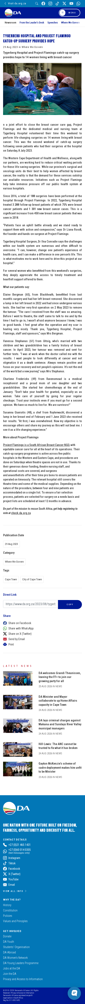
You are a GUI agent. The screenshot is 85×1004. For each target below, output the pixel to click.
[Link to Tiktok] (57, 3)
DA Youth (8, 941)
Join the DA (9, 973)
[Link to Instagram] (50, 3)
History (7, 905)
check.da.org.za (21, 513)
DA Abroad (9, 952)
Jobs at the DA (11, 968)
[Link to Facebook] (43, 3)
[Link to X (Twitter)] (64, 3)
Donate (7, 936)
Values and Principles (15, 921)
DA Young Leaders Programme (20, 963)
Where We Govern (70, 22)
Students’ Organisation (16, 947)
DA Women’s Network (15, 957)
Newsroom (10, 22)
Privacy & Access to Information (22, 993)
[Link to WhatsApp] (78, 3)
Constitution (10, 910)
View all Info (13, 891)
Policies (7, 915)
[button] (41, 623)
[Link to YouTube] (71, 3)
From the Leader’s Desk (32, 22)
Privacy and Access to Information (23, 979)
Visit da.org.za (17, 3)
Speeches (52, 22)
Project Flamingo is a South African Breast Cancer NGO (36, 445)
